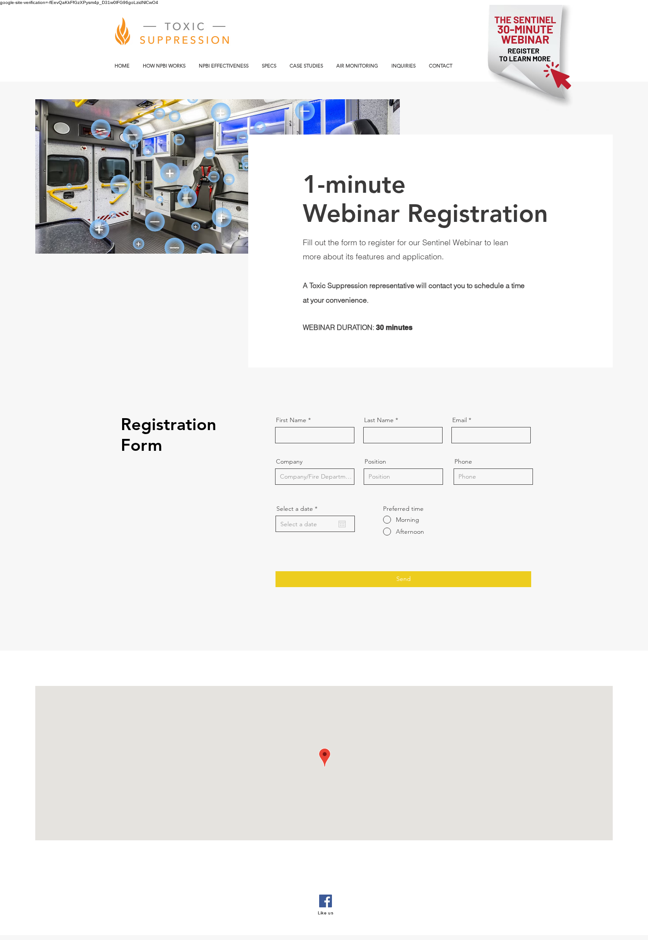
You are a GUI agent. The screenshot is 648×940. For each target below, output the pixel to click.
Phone (463, 461)
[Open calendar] (342, 524)
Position (375, 461)
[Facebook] (325, 901)
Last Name (379, 420)
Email (459, 420)
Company (289, 461)
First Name (291, 420)
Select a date (298, 509)
